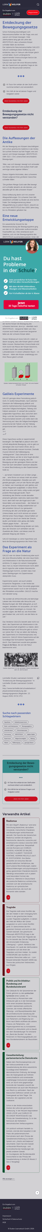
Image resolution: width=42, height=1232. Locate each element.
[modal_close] (40, 240)
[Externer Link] (21, 279)
